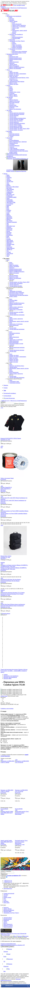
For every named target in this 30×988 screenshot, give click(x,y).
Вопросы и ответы (8, 925)
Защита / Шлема (7, 908)
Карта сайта (6, 902)
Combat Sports (4, 696)
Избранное (6, 920)
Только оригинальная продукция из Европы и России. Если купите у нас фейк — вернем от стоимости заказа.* (14, 671)
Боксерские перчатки (8, 910)
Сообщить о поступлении (7, 708)
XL (3, 701)
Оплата (23, 5)
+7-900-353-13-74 (5, 7)
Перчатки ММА (7, 911)
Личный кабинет (7, 917)
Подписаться (4, 874)
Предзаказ (3, 491)
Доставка (18, 5)
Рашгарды (6, 907)
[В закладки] (1, 442)
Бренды (5, 923)
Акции (5, 921)
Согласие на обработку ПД (18, 945)
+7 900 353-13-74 (7, 882)
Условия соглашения (6, 943)
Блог (4, 898)
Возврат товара (7, 897)
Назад (7, 14)
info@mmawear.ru (22, 7)
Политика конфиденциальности (8, 944)
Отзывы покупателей (8, 893)
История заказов (7, 919)
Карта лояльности (7, 924)
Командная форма (7, 926)
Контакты (3, 6)
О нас (14, 5)
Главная (5, 674)
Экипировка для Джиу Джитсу (11, 912)
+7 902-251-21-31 (13, 7)
